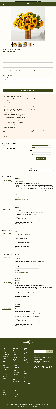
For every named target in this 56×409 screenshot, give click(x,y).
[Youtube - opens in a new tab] (47, 367)
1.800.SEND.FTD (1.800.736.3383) (42, 361)
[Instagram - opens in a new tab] (51, 367)
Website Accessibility (11, 404)
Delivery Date (6, 83)
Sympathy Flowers (26, 356)
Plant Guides (5, 356)
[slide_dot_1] (20, 44)
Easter (25, 381)
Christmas (26, 375)
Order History (6, 367)
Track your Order (5, 370)
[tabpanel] (28, 24)
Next (32, 332)
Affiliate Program (5, 389)
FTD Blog (5, 392)
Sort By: (30, 168)
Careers (4, 378)
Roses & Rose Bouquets (16, 364)
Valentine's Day (26, 378)
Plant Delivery (16, 372)
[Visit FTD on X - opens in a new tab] (40, 367)
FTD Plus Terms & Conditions (34, 404)
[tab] (28, 24)
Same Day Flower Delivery (15, 361)
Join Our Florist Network (5, 385)
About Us (5, 376)
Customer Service (5, 351)
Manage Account (4, 364)
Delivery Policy (4, 381)
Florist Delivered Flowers (15, 356)
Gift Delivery (16, 385)
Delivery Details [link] (34, 131)
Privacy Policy (43, 404)
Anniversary (26, 368)
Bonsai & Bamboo (15, 378)
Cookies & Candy (15, 397)
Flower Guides (6, 354)
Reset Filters (41, 158)
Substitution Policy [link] (40, 133)
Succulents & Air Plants (16, 382)
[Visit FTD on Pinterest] (43, 367)
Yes (28, 198)
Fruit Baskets (16, 394)
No (31, 198)
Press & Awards (4, 395)
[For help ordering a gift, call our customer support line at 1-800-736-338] (28, 4)
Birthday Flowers (26, 353)
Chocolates (15, 392)
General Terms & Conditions (22, 404)
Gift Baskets (15, 390)
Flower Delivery (15, 351)
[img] (28, 24)
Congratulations (27, 366)
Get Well (26, 362)
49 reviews (12, 51)
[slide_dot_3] (30, 44)
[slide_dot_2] (25, 44)
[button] (3, 4)
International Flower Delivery (16, 369)
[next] (33, 44)
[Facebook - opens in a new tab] (36, 367)
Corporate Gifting (15, 387)
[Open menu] (3, 4)
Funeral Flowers (25, 360)
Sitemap (4, 358)
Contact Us (37, 362)
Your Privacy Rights (22, 406)
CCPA (47, 404)
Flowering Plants (15, 375)
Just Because (26, 364)
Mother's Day (27, 383)
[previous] (11, 44)
